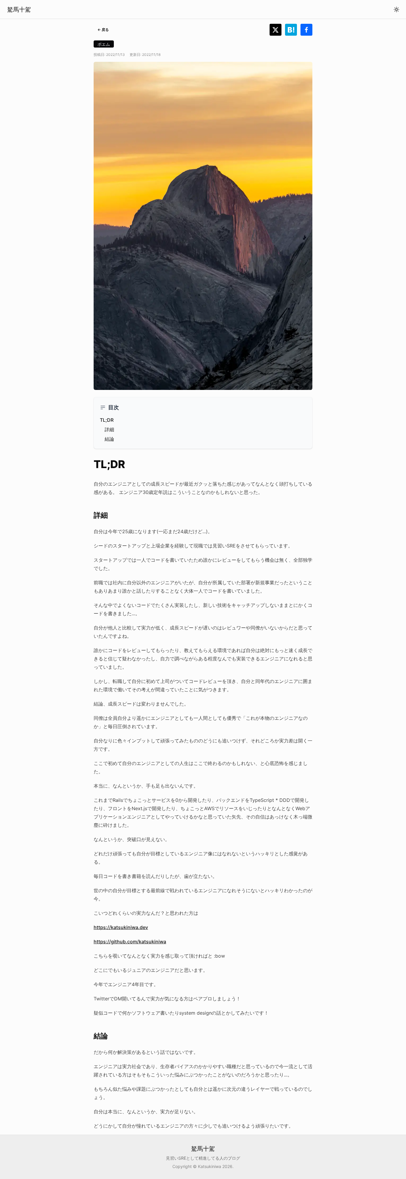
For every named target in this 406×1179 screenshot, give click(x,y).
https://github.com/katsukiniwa (130, 942)
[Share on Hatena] (292, 30)
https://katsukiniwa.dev (121, 927)
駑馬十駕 (19, 9)
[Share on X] (277, 30)
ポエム (103, 44)
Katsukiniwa (209, 1166)
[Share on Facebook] (306, 30)
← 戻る (103, 29)
